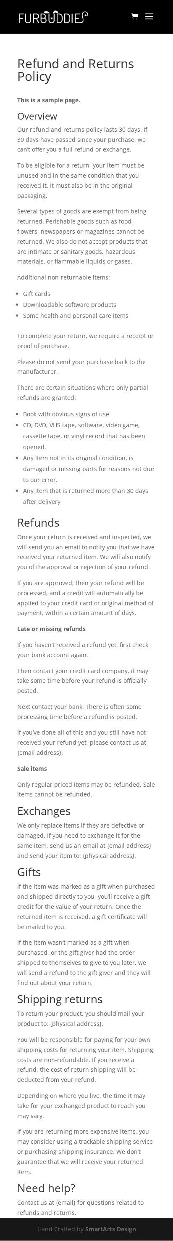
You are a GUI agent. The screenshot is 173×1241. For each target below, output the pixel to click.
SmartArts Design (110, 1229)
